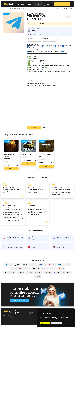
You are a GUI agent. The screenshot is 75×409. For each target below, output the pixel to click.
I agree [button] (42, 323)
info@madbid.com (30, 312)
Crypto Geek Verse (28, 154)
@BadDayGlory (30, 315)
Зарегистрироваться (62, 4)
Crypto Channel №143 (45, 155)
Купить (34, 127)
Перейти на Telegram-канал (19, 300)
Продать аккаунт (20, 4)
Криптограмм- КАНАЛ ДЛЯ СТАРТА (9, 156)
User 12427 (34, 30)
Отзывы (28, 4)
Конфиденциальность (20, 310)
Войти (48, 4)
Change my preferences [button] (56, 323)
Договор (17, 312)
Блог (16, 313)
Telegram (8, 8)
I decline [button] (47, 323)
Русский (39, 4)
